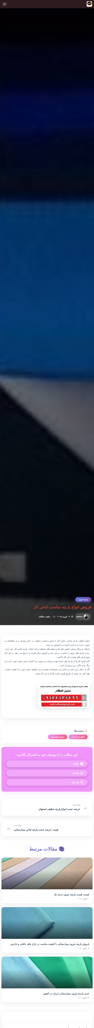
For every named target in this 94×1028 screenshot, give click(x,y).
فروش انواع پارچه (57, 737)
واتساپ (75, 773)
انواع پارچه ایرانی (78, 737)
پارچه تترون (83, 599)
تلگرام (76, 764)
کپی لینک (75, 782)
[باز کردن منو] (4, 4)
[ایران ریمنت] (89, 4)
